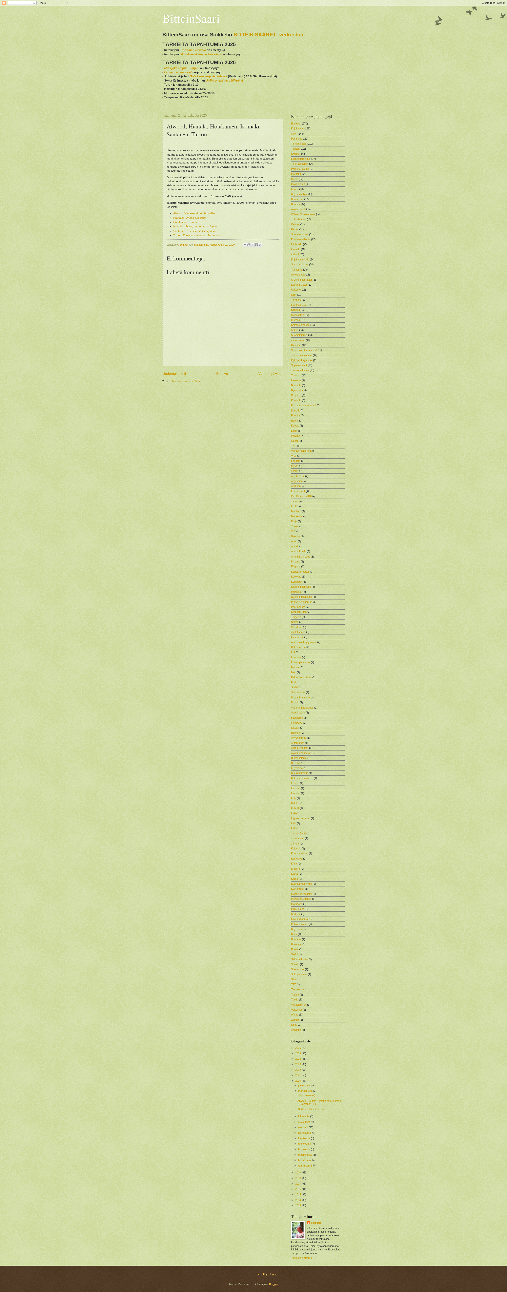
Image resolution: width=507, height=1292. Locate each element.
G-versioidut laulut (301, 279)
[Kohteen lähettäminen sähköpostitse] (245, 245)
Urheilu (295, 702)
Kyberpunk (297, 581)
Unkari (294, 621)
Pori (293, 682)
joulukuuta (304, 1085)
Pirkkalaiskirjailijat (301, 601)
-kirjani (181, 68)
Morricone (296, 903)
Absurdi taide (298, 551)
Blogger (273, 1284)
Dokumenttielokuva (302, 778)
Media (294, 179)
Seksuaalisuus (299, 959)
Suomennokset (299, 234)
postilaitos (297, 717)
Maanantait (297, 315)
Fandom (295, 460)
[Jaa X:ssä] (252, 245)
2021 (298, 1075)
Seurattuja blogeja (266, 1274)
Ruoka (294, 949)
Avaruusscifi (298, 209)
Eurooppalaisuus (300, 662)
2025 (298, 1053)
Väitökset (296, 1009)
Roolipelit (296, 944)
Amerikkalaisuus (300, 556)
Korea (294, 878)
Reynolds (296, 929)
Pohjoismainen (299, 924)
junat (294, 1024)
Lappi (294, 430)
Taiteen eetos (299, 143)
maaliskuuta (305, 1154)
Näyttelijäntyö (299, 194)
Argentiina (297, 481)
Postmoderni (298, 606)
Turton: (196, 235)
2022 (298, 1069)
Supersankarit (299, 365)
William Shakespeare (303, 214)
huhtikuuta (304, 1149)
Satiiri (294, 687)
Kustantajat (297, 888)
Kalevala (296, 848)
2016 (298, 1189)
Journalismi (297, 838)
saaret (294, 470)
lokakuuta (304, 1116)
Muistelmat (297, 908)
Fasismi (295, 788)
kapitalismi (297, 637)
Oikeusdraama (299, 919)
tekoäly (295, 727)
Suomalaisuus (299, 334)
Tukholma (296, 269)
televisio (296, 732)
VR (293, 531)
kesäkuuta (304, 1138)
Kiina (294, 863)
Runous (295, 204)
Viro (293, 455)
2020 (298, 1080)
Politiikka (296, 138)
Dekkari (295, 309)
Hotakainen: (185, 222)
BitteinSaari (191, 18)
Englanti (295, 566)
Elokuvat (296, 123)
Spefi (294, 133)
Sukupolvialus (299, 974)
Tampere (296, 299)
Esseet (295, 783)
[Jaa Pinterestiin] (260, 245)
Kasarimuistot (299, 284)
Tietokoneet (298, 989)
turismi (295, 254)
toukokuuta (305, 1143)
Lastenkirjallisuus (301, 586)
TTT (293, 984)
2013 (298, 1205)
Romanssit (297, 199)
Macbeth (296, 511)
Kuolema (296, 576)
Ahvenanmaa (298, 737)
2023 (298, 1064)
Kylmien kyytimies (301, 360)
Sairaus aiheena (300, 324)
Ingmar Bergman (300, 818)
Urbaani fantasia (300, 697)
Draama (295, 561)
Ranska (295, 415)
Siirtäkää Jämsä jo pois (310, 1109)
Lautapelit (296, 244)
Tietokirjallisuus (300, 370)
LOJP (294, 506)
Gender (295, 224)
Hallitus (295, 803)
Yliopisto (296, 375)
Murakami (296, 516)
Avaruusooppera (300, 752)
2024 (298, 1058)
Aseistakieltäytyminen (303, 642)
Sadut (294, 954)
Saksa (294, 330)
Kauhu (294, 189)
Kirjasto (295, 868)
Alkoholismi (297, 476)
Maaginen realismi (301, 893)
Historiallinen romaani (303, 405)
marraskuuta (305, 1090)
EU (293, 652)
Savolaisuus (298, 692)
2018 (298, 1178)
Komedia (296, 400)
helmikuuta (305, 1160)
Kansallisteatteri (300, 571)
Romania (296, 939)
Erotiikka (296, 395)
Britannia (296, 385)
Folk (293, 798)
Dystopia (296, 345)
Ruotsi (294, 420)
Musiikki (296, 435)
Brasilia (295, 763)
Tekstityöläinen (299, 163)
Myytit (294, 466)
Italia (294, 828)
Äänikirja (296, 1029)
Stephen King (299, 611)
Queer (294, 440)
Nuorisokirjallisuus (301, 596)
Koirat (294, 873)
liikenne (295, 536)
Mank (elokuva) (306, 1095)
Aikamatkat (297, 742)
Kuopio (295, 425)
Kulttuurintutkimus (301, 883)
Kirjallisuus (297, 128)
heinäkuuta (305, 1132)
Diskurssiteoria (299, 772)
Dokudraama (298, 647)
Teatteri (295, 148)
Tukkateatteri (298, 219)
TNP (293, 445)
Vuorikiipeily (298, 712)
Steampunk (297, 969)
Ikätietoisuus (298, 304)
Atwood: (194, 213)
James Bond (298, 833)
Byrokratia (297, 390)
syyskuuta (304, 1121)
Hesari (294, 229)
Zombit (295, 1019)
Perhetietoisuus (300, 168)
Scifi (293, 294)
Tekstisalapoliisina (301, 355)
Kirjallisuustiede (300, 259)
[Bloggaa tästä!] (249, 245)
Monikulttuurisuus (301, 898)
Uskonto (296, 289)
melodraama (298, 340)
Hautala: (189, 217)
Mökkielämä (298, 183)
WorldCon (296, 627)
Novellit (295, 410)
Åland (294, 546)
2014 (298, 1200)
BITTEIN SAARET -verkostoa (268, 34)
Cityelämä (297, 768)
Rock (294, 934)
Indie (294, 813)
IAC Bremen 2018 (301, 496)
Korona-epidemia (300, 239)
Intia (293, 823)
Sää (293, 979)
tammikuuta (305, 1165)
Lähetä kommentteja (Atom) (185, 381)
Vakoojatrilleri (298, 1004)
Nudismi (295, 914)
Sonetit (295, 964)
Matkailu (296, 173)
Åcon (294, 541)
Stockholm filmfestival (304, 350)
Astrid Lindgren (299, 747)
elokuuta (303, 1127)
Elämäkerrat (298, 491)
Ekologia (296, 380)
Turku (294, 526)
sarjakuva (296, 722)
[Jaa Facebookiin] (256, 245)
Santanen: (194, 231)
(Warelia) (224, 80)
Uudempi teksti (174, 374)
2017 (298, 1183)
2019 (298, 1172)
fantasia (295, 249)
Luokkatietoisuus (301, 158)
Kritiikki (295, 153)
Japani (295, 501)
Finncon (295, 793)
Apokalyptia (298, 274)
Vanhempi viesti (270, 374)
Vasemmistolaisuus (302, 707)
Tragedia (296, 617)
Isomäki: (195, 226)
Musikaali (296, 591)
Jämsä (295, 843)
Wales (294, 1014)
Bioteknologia (299, 757)
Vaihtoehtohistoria (301, 450)
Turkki (294, 999)
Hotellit (295, 808)
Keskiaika (296, 858)
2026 (298, 1047)
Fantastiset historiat (178, 72)
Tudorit (295, 994)
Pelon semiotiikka (301, 677)
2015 (298, 1194)
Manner (295, 667)
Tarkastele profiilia (301, 1257)
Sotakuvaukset (299, 264)
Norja (294, 521)
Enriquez (296, 657)
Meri (293, 672)
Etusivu (222, 374)
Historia (295, 319)
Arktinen (296, 485)
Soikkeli (316, 1222)
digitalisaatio (298, 632)
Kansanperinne (299, 853)
